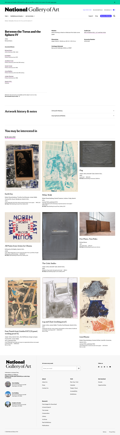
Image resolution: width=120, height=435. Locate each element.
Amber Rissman (9, 76)
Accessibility (73, 391)
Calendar (72, 385)
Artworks (11, 20)
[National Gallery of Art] (18, 364)
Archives (44, 419)
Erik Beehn (8, 55)
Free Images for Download (49, 404)
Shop (96, 16)
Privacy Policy (112, 432)
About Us (44, 382)
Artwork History (57, 111)
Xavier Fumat (8, 66)
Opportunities (102, 385)
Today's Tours (74, 388)
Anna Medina (8, 71)
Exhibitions (73, 394)
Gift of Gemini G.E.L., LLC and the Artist (95, 32)
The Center (45, 410)
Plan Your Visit (74, 382)
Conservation (45, 413)
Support (91, 16)
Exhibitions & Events (17, 16)
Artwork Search (46, 407)
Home (6, 20)
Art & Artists (29, 16)
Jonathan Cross (9, 61)
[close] (114, 2)
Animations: (108, 10)
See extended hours (97, 10)
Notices (104, 432)
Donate (100, 382)
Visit (6, 16)
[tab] (10, 137)
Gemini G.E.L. (8, 81)
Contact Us (45, 388)
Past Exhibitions (46, 422)
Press (43, 385)
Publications (45, 425)
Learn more (53, 2)
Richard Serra (8, 50)
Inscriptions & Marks (58, 116)
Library (44, 416)
